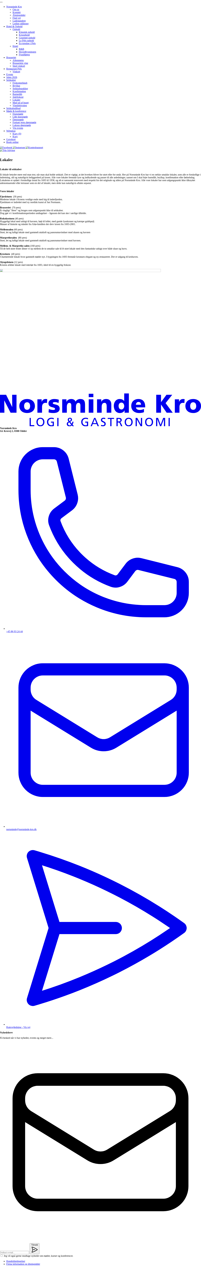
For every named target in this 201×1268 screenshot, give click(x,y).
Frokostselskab (20, 83)
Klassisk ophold (27, 32)
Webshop (11, 131)
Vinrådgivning (20, 105)
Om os (16, 9)
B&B (21, 49)
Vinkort (16, 71)
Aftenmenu (18, 60)
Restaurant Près (14, 68)
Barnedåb (17, 94)
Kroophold (24, 35)
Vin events (18, 128)
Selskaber (11, 80)
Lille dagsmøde (20, 116)
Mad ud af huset (21, 102)
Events (9, 74)
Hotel (15, 46)
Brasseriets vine (20, 63)
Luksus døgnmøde (22, 125)
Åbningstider (19, 15)
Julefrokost (18, 97)
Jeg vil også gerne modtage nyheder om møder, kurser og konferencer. (38, 1256)
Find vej (17, 18)
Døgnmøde (18, 119)
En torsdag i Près (27, 43)
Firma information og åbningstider (23, 1264)
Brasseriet (11, 57)
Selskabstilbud (13, 108)
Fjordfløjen (24, 54)
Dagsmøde (18, 114)
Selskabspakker (20, 88)
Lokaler (16, 99)
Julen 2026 (11, 77)
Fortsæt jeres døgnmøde (24, 122)
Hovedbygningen (27, 51)
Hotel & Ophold (14, 26)
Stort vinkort (19, 66)
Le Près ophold (26, 40)
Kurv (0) (17, 133)
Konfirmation (19, 91)
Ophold (16, 29)
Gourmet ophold (27, 37)
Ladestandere (19, 20)
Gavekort (11, 139)
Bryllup (16, 85)
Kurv (15, 136)
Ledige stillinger (21, 23)
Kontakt (17, 12)
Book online (12, 142)
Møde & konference (16, 111)
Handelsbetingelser (15, 1261)
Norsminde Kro (14, 6)
